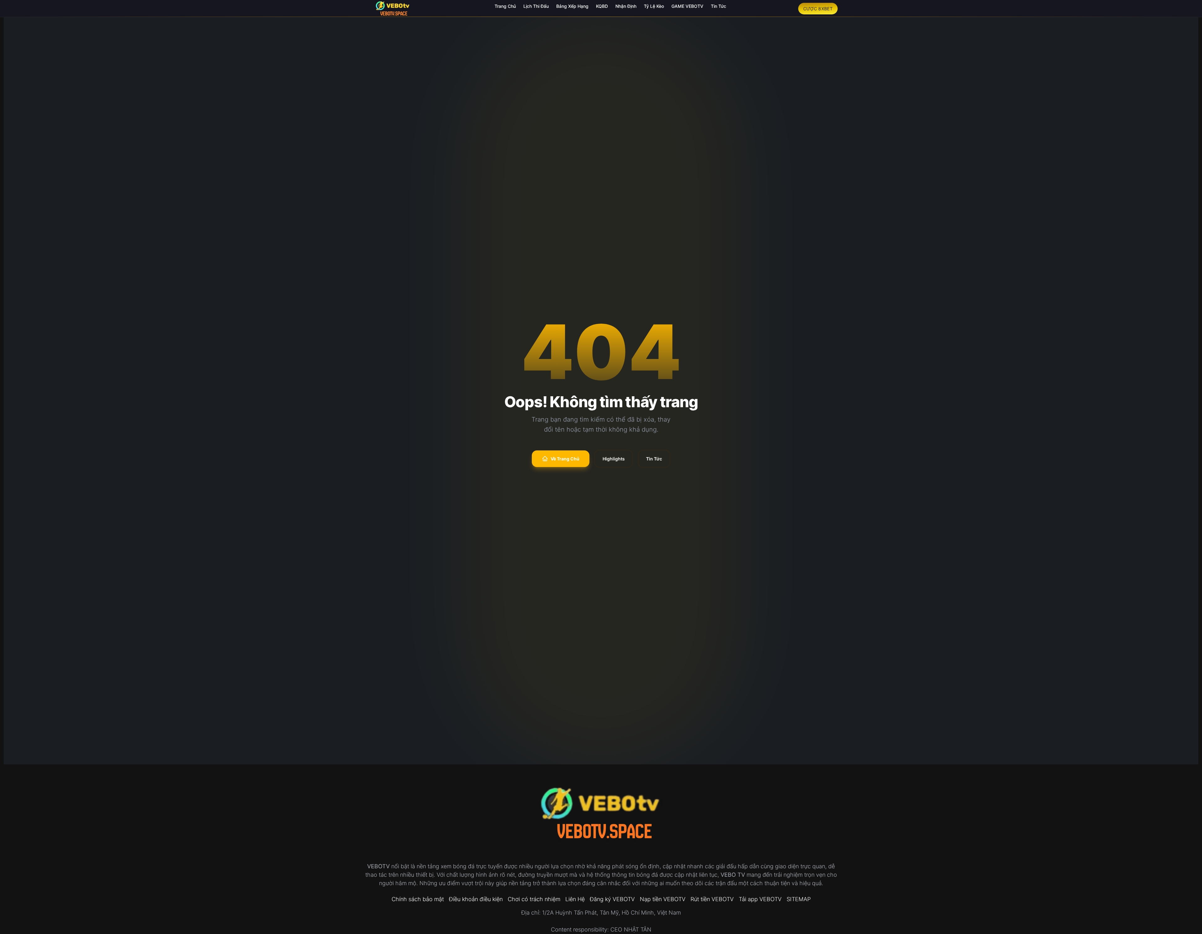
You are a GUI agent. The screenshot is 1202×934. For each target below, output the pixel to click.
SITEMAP (799, 899)
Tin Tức (718, 6)
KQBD (602, 6)
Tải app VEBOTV (760, 899)
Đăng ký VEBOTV (612, 899)
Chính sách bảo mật (418, 899)
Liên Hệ (575, 899)
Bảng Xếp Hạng (572, 6)
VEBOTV (378, 866)
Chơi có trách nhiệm (534, 899)
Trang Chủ (505, 6)
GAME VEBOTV (687, 6)
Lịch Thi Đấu (536, 6)
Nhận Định (625, 6)
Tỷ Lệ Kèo (654, 6)
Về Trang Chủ (565, 458)
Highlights (614, 458)
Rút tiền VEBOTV (712, 899)
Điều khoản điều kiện (476, 899)
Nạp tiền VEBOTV (663, 899)
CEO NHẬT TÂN (630, 929)
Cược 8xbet (818, 8)
